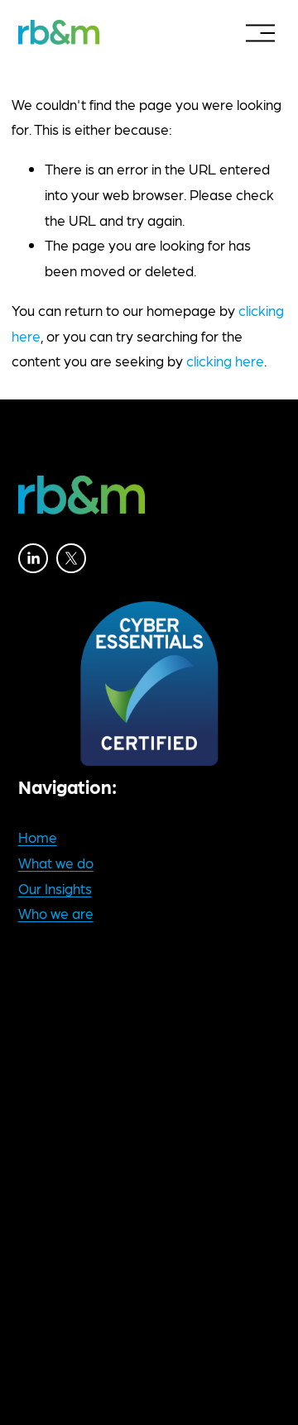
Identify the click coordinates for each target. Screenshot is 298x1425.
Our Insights (55, 888)
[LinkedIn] (33, 558)
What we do (56, 863)
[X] (71, 558)
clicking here (225, 360)
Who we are (56, 913)
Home (37, 837)
